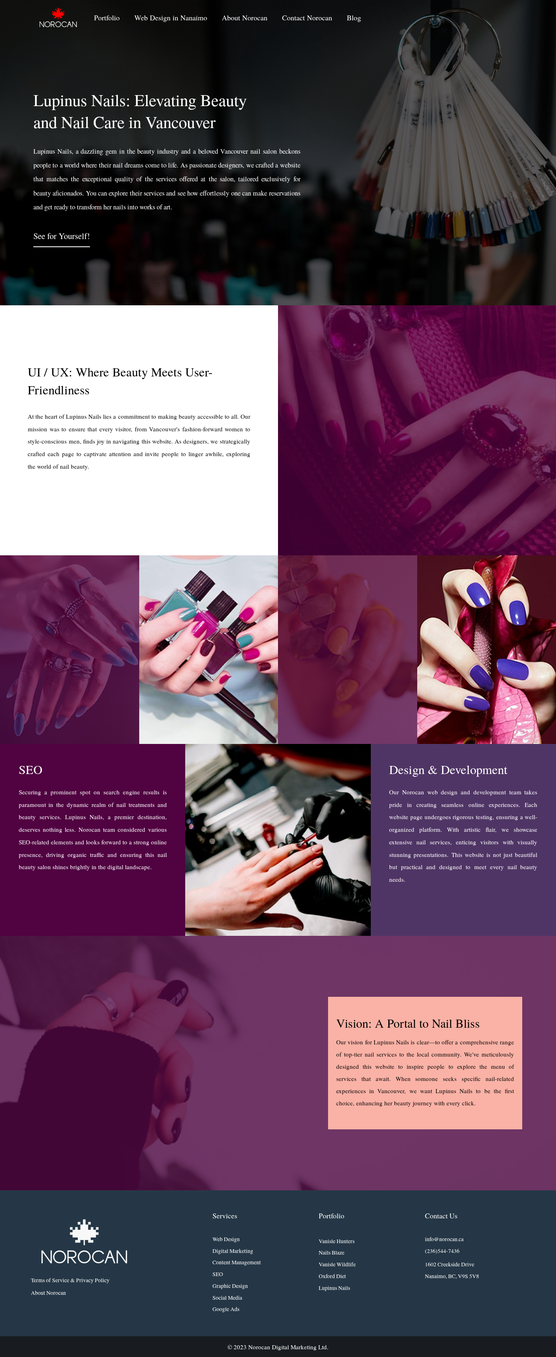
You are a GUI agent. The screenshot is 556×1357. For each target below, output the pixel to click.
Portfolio (107, 17)
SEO (217, 1274)
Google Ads (225, 1309)
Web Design (226, 1239)
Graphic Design (230, 1286)
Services (224, 1215)
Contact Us (441, 1215)
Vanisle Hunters (337, 1241)
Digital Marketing (232, 1251)
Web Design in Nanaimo (170, 17)
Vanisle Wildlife (337, 1264)
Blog (354, 17)
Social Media (227, 1297)
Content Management (236, 1262)
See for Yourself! (61, 235)
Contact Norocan (307, 17)
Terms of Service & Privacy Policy (70, 1280)
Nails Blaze (331, 1252)
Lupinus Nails (334, 1288)
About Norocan (244, 17)
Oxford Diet (332, 1276)
